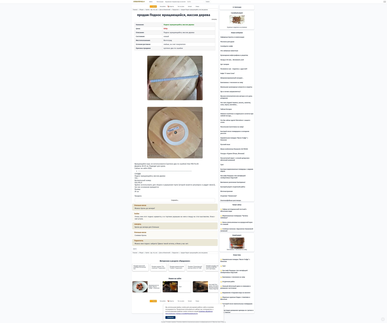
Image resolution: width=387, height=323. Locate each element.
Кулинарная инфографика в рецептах (234, 55)
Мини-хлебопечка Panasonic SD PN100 (234, 149)
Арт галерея (224, 64)
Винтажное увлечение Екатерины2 (232, 182)
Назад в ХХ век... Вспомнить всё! (232, 60)
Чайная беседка (226, 109)
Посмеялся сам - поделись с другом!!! (233, 69)
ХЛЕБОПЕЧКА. (139, 2)
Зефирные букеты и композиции (232, 37)
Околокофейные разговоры (230, 200)
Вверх (134, 249)
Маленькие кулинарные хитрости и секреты (236, 87)
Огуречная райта (228, 281)
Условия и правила (171, 322)
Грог (222, 165)
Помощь (163, 322)
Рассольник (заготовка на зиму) (231, 127)
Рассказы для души (227, 42)
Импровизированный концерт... (231, 78)
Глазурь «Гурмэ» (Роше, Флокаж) (232, 153)
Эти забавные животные (229, 51)
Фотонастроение (226, 191)
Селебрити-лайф (226, 46)
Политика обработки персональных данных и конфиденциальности (194, 322)
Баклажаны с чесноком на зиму (231, 82)
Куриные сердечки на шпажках (237, 27)
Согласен (170, 317)
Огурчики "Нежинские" (228, 196)
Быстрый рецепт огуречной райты (232, 187)
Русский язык (225, 144)
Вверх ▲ (224, 322)
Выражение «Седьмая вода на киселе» (175, 1)
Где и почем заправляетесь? (230, 91)
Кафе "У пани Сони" (227, 73)
